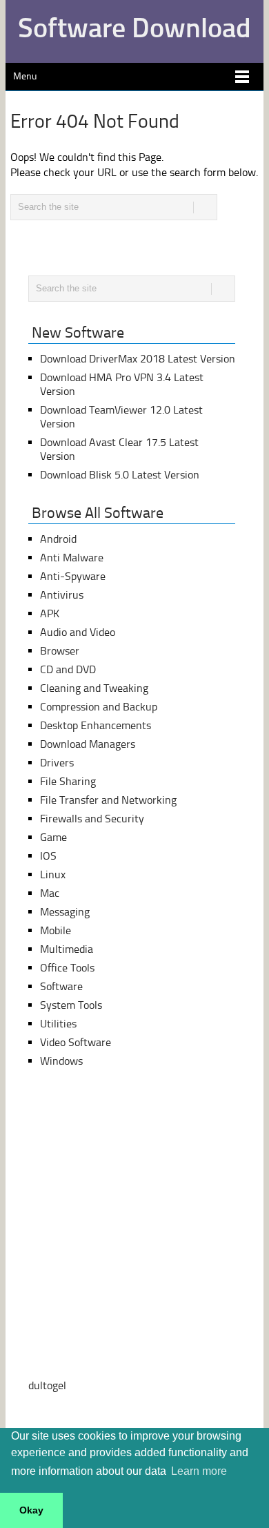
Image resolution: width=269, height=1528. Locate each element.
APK (49, 613)
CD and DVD (68, 669)
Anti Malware (71, 557)
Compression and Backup (98, 706)
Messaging (65, 911)
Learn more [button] (199, 1471)
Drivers (57, 762)
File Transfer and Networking (108, 799)
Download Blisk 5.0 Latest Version (119, 474)
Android (58, 538)
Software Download (134, 27)
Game (53, 837)
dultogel (47, 1385)
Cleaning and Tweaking (94, 688)
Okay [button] (31, 1510)
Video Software (75, 1042)
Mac (49, 893)
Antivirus (61, 594)
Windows (61, 1060)
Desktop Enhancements (95, 725)
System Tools (71, 1005)
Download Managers (87, 744)
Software (61, 986)
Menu (25, 76)
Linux (53, 874)
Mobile (55, 930)
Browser (59, 650)
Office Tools (67, 967)
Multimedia (66, 949)
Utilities (58, 1023)
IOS (48, 855)
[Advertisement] (134, 1223)
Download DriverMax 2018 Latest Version (137, 358)
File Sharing (68, 781)
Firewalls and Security (92, 818)
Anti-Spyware (73, 576)
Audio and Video (77, 632)
